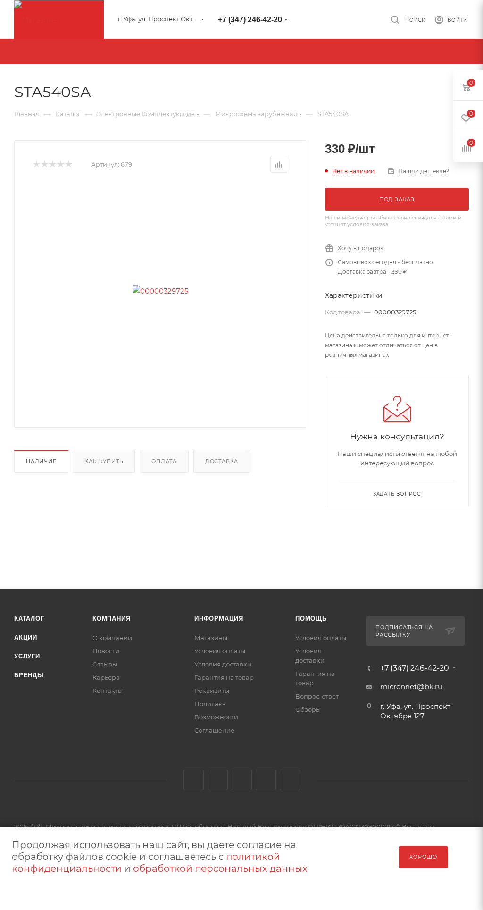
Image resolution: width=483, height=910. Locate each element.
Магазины (210, 637)
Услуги (27, 656)
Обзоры (308, 709)
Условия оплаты (219, 651)
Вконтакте (193, 780)
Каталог (29, 618)
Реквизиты (211, 690)
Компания (111, 618)
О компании (112, 637)
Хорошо (423, 856)
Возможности (216, 717)
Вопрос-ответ (317, 696)
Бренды (29, 675)
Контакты (107, 690)
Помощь (311, 618)
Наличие (41, 461)
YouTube (242, 780)
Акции (25, 637)
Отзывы (104, 664)
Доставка (221, 461)
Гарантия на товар (224, 677)
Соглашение (214, 730)
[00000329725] (160, 291)
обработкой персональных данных (220, 868)
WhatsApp (290, 780)
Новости (105, 651)
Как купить (103, 461)
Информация (218, 618)
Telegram (218, 780)
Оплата (164, 461)
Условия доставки (222, 664)
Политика (210, 704)
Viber (266, 780)
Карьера (106, 677)
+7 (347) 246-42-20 (250, 20)
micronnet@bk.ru (411, 686)
